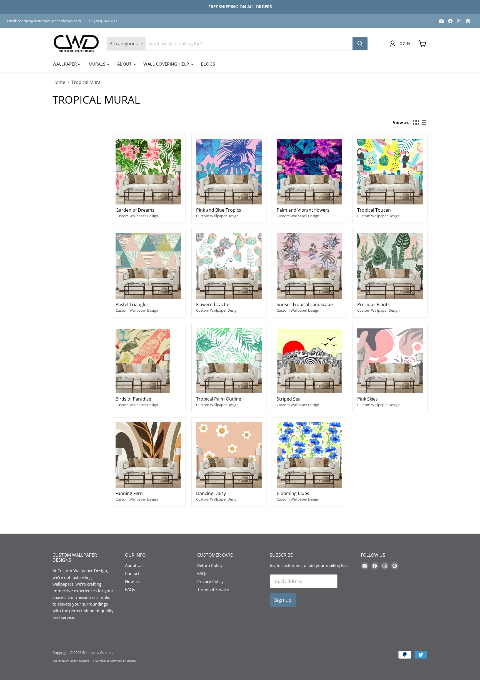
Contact (132, 573)
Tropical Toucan (374, 210)
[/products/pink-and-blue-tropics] (229, 171)
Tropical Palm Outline (218, 399)
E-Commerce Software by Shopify (114, 660)
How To (132, 581)
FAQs (130, 589)
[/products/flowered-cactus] (229, 266)
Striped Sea (289, 399)
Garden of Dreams (135, 210)
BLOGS (208, 64)
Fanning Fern (129, 493)
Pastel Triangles (132, 304)
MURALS (98, 64)
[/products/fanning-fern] (148, 455)
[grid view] (416, 122)
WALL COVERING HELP (166, 64)
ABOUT (125, 64)
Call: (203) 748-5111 (102, 21)
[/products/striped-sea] (309, 360)
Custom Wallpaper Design (137, 215)
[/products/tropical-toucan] (390, 171)
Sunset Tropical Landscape (305, 304)
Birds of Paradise (133, 399)
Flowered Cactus (213, 304)
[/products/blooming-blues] (309, 455)
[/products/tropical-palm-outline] (229, 360)
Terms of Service (213, 589)
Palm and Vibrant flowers (303, 210)
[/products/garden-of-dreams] (148, 171)
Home (58, 82)
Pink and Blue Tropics (218, 210)
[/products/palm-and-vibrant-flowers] (309, 171)
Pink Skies (367, 399)
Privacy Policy (210, 581)
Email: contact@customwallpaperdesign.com (44, 21)
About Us (133, 565)
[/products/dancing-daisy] (229, 455)
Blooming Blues (293, 493)
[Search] (360, 43)
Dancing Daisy (211, 493)
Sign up (283, 599)
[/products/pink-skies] (390, 360)
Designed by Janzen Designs (70, 660)
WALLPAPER (65, 64)
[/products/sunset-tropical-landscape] (309, 266)
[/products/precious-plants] (390, 266)
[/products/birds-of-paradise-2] (148, 360)
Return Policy (209, 565)
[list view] (424, 122)
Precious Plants (373, 304)
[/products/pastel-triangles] (148, 266)
